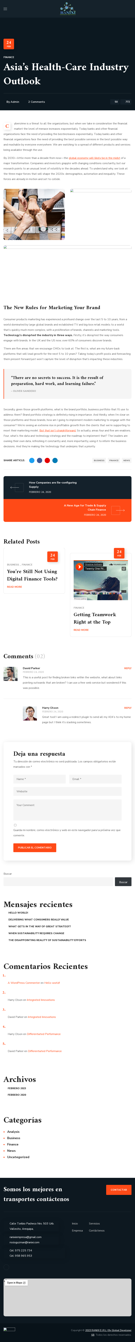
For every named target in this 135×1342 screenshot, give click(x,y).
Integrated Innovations (41, 1000)
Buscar (8, 874)
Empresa (77, 1231)
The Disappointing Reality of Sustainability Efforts (47, 940)
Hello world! (18, 912)
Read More (14, 587)
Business (99, 460)
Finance (9, 57)
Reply (127, 668)
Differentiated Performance (44, 1034)
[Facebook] (6, 1267)
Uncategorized (18, 1157)
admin (15, 102)
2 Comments (36, 102)
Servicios (94, 1224)
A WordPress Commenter (24, 983)
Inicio (75, 1224)
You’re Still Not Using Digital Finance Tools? (32, 575)
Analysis (13, 1132)
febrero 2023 (17, 1088)
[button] (130, 9)
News (126, 460)
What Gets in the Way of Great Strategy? (39, 926)
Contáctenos (97, 1231)
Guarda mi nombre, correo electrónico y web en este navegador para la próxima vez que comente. (67, 832)
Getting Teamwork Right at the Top (95, 618)
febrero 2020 (17, 1095)
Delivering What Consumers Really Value (38, 919)
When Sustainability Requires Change (36, 933)
